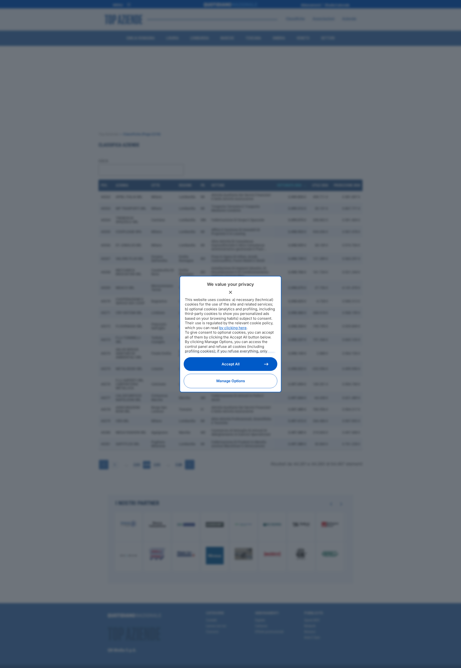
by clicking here (233, 327)
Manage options (230, 381)
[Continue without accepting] (230, 292)
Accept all (231, 364)
